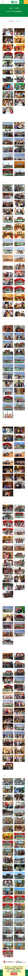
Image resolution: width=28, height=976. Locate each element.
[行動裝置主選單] (2, 2)
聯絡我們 (26, 2)
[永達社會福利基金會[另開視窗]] (20, 962)
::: (0, 4)
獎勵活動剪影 (11, 21)
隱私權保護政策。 (18, 971)
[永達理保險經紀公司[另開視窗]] (8, 961)
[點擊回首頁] (14, 2)
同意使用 (13, 973)
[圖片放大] (8, 31)
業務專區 (21, 2)
